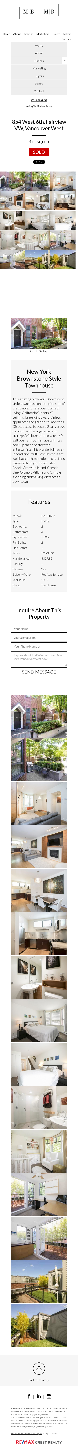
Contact (66, 39)
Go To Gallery (39, 351)
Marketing (43, 33)
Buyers (56, 33)
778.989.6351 (39, 100)
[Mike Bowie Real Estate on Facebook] (29, 1397)
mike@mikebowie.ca (39, 106)
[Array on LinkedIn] (39, 1397)
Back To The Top (39, 1380)
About (17, 33)
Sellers (67, 33)
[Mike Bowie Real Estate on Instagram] (49, 1397)
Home (6, 33)
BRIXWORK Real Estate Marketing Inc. (26, 1433)
